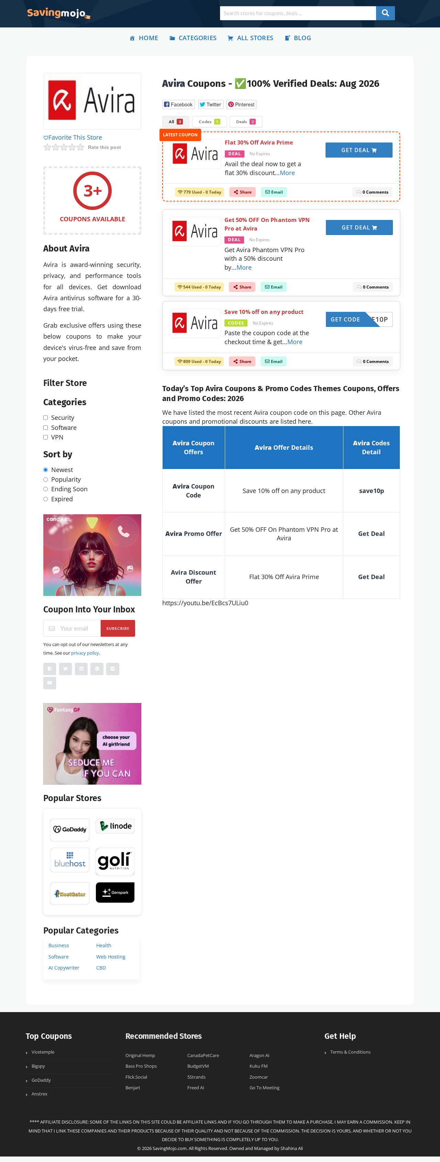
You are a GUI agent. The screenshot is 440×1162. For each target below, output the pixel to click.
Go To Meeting (264, 1088)
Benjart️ (132, 1088)
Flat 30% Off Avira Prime (259, 145)
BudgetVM (198, 1066)
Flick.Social (136, 1077)
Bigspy (38, 1066)
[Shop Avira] (92, 102)
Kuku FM (259, 1066)
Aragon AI (260, 1055)
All (175, 121)
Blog (302, 38)
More (287, 175)
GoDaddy (41, 1080)
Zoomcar (259, 1077)
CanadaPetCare (203, 1055)
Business (58, 945)
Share (245, 195)
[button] (178, 104)
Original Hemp (140, 1055)
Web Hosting (110, 956)
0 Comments (375, 195)
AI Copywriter (63, 967)
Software (58, 956)
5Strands (196, 1077)
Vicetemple (43, 1052)
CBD (101, 967)
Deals (245, 121)
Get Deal (356, 152)
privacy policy (85, 653)
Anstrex (39, 1094)
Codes (208, 121)
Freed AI (195, 1088)
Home (148, 38)
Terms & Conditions (350, 1052)
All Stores (255, 38)
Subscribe (118, 628)
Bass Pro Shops (141, 1066)
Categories (198, 38)
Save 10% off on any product (264, 312)
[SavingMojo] (58, 13)
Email (276, 195)
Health (103, 945)
